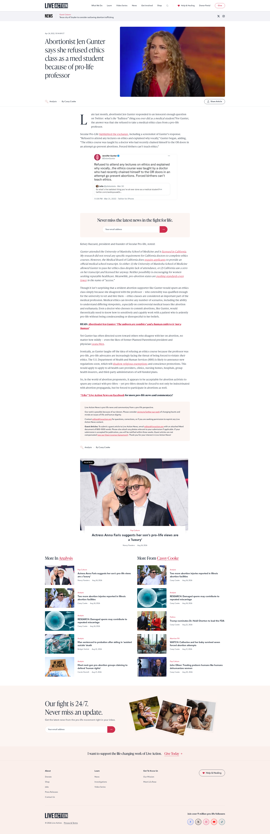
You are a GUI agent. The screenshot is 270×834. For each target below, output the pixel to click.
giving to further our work (148, 412)
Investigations (100, 782)
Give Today (171, 753)
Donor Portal (204, 5)
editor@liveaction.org (102, 419)
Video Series (121, 5)
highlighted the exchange (113, 134)
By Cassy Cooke (69, 101)
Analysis (53, 101)
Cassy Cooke (168, 558)
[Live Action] (56, 5)
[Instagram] (223, 16)
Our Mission (148, 777)
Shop (159, 5)
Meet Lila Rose (149, 782)
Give (220, 5)
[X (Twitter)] (218, 16)
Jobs (47, 787)
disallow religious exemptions (130, 363)
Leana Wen (98, 344)
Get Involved (147, 5)
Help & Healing (188, 5)
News (134, 5)
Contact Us (50, 797)
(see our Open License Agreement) (112, 435)
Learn (109, 5)
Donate (48, 777)
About (48, 771)
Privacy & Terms (71, 823)
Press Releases (51, 792)
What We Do (96, 5)
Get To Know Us (150, 771)
